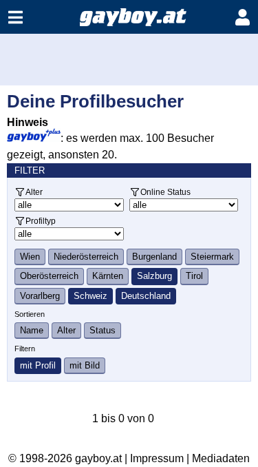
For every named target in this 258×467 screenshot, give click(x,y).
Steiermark (212, 256)
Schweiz (90, 296)
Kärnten (107, 276)
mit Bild (84, 365)
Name (31, 330)
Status (102, 330)
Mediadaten (221, 458)
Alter (34, 191)
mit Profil (38, 365)
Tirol (194, 276)
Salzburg (154, 276)
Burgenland (154, 256)
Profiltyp (40, 220)
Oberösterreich (49, 276)
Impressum (157, 458)
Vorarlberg (40, 296)
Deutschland (146, 296)
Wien (30, 256)
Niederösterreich (86, 256)
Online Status (165, 191)
